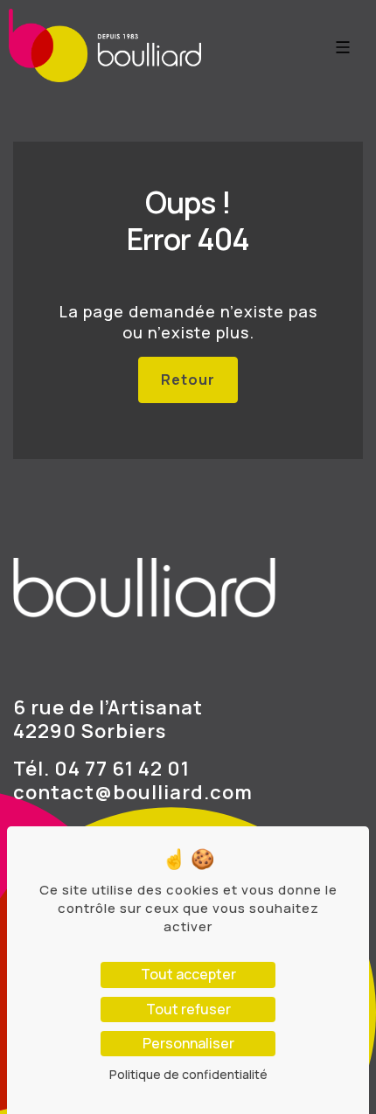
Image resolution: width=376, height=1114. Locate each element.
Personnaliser (188, 1043)
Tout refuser (188, 1009)
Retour (188, 379)
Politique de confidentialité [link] (188, 1074)
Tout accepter (188, 974)
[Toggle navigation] (342, 49)
